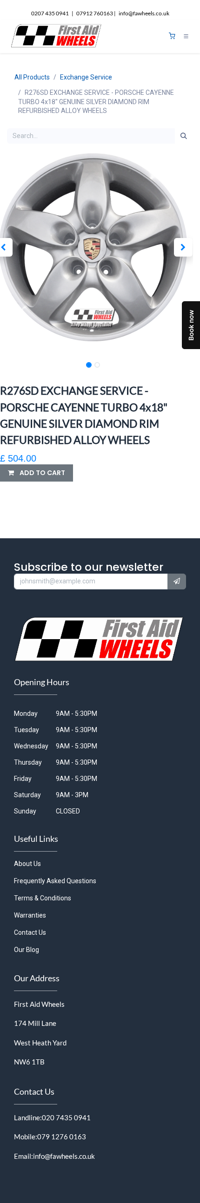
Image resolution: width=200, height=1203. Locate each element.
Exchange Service (86, 77)
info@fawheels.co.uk (64, 1156)
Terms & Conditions (42, 898)
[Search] (183, 136)
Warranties (30, 915)
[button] (183, 247)
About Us (27, 863)
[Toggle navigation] (186, 36)
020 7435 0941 (66, 1117)
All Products (32, 77)
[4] (172, 36)
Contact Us (30, 932)
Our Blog (26, 949)
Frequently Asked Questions (55, 881)
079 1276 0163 (61, 1136)
